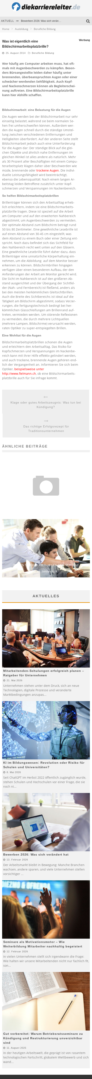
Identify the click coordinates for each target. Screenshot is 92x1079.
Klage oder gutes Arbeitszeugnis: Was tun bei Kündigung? (45, 405)
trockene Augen (47, 170)
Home (5, 29)
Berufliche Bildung (43, 53)
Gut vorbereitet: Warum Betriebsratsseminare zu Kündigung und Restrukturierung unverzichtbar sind (43, 1038)
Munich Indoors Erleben (46, 502)
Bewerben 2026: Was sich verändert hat (44, 20)
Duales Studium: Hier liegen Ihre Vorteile (46, 565)
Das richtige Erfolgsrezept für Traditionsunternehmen (46, 429)
